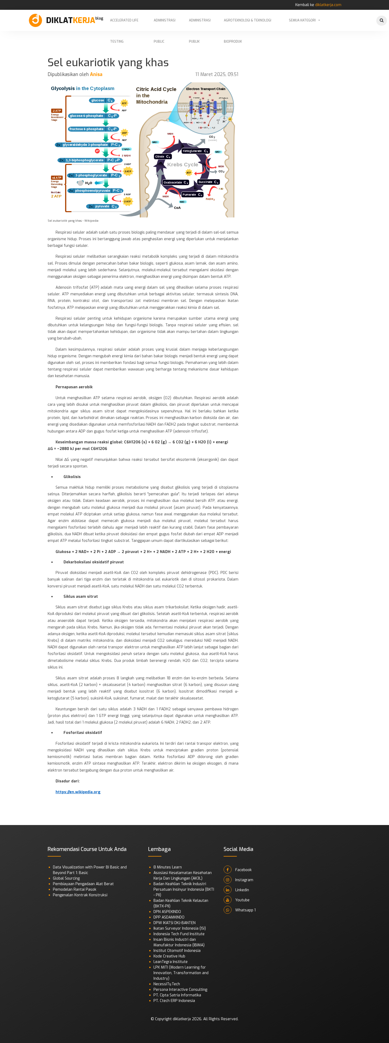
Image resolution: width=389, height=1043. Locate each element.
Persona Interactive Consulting (180, 989)
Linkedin (241, 890)
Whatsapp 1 (245, 910)
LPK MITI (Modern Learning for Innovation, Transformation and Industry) (181, 973)
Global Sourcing (66, 878)
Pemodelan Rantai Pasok (74, 889)
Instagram (243, 879)
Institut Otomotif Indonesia (177, 950)
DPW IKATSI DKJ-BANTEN (174, 922)
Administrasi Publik (200, 24)
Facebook (243, 869)
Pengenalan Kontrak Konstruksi (80, 895)
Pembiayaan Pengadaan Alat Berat (83, 883)
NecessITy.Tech (166, 984)
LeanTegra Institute (170, 961)
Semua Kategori (302, 20)
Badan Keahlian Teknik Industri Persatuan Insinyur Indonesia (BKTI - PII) (183, 889)
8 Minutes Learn (167, 867)
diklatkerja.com (328, 4)
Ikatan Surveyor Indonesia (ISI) (179, 928)
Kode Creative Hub (169, 956)
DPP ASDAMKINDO (168, 917)
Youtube (242, 900)
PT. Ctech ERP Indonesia (174, 1000)
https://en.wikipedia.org (78, 792)
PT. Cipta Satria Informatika (177, 995)
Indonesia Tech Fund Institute (179, 934)
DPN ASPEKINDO (167, 911)
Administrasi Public (164, 24)
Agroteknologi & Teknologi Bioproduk (247, 24)
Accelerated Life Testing (124, 24)
